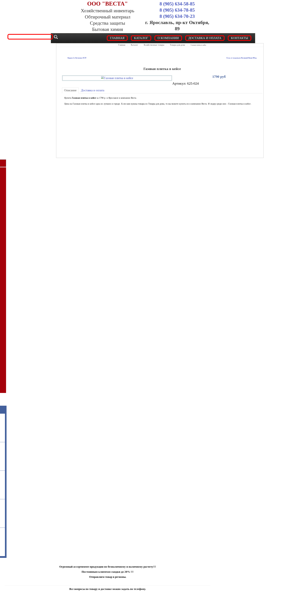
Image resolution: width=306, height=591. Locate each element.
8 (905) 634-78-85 (177, 10)
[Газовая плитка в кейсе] (117, 77)
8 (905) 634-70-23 (177, 16)
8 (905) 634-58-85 (177, 3)
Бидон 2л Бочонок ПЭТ (74, 57)
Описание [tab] (69, 90)
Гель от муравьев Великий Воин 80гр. (246, 57)
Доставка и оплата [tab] (87, 90)
